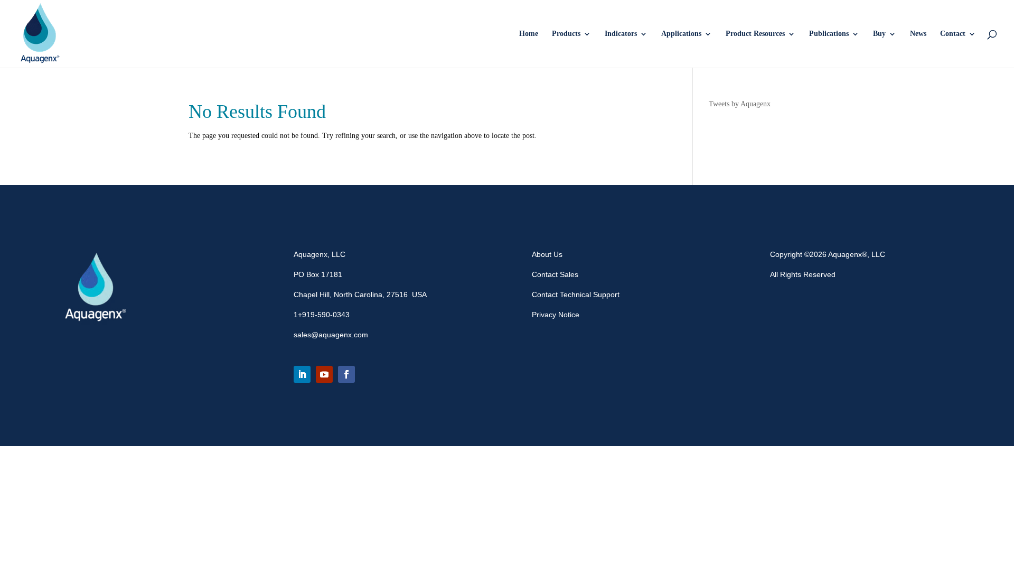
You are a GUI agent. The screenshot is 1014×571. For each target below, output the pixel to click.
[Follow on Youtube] (324, 374)
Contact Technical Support (575, 294)
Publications (829, 34)
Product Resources (755, 34)
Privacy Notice (555, 314)
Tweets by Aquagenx (740, 104)
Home (528, 34)
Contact (952, 34)
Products (566, 34)
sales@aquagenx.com (331, 334)
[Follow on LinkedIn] (302, 374)
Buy (879, 34)
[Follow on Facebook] (346, 374)
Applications (681, 34)
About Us (547, 254)
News (918, 34)
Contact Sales (555, 274)
